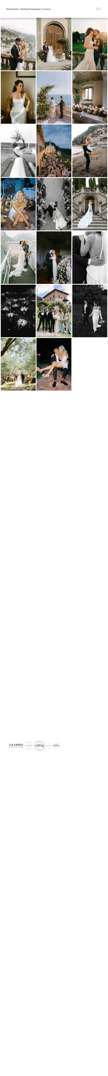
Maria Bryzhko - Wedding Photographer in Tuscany (28, 9)
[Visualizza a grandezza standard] (18, 44)
